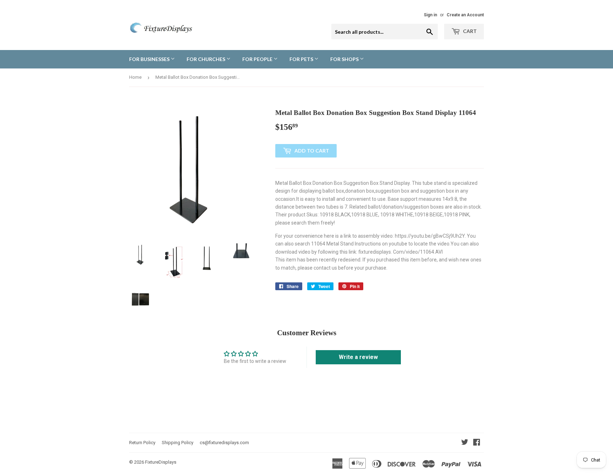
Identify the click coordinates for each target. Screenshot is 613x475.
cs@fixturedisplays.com (224, 442)
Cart (469, 31)
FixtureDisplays (160, 462)
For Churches (206, 59)
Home (135, 77)
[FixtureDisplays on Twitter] (464, 443)
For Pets (301, 59)
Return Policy (142, 442)
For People (258, 59)
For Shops (345, 59)
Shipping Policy (177, 442)
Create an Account (465, 14)
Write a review (358, 357)
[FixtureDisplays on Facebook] (476, 443)
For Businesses (150, 59)
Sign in (430, 14)
